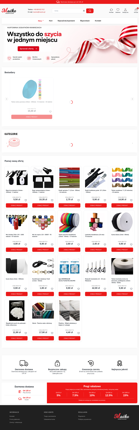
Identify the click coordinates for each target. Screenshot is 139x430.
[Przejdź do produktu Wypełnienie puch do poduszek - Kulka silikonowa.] (16, 310)
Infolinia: (38, 9)
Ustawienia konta (49, 419)
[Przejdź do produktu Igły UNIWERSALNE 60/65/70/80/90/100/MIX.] (69, 266)
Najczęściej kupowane (66, 21)
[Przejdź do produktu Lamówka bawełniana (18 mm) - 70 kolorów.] (96, 222)
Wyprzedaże (85, 21)
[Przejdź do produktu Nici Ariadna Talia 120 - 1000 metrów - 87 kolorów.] (17, 222)
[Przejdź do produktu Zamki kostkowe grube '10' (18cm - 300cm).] (96, 178)
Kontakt (98, 21)
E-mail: (36, 12)
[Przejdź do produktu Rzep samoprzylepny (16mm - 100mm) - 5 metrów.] (43, 178)
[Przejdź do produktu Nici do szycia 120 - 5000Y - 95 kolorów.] (43, 222)
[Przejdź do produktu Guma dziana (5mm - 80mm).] (122, 222)
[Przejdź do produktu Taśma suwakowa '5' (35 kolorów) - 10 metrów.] (122, 178)
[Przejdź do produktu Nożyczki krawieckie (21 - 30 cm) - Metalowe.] (96, 266)
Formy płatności (15, 419)
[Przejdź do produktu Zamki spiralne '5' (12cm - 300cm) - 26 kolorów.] (69, 178)
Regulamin (81, 416)
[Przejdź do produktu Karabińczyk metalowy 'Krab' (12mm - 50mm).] (43, 266)
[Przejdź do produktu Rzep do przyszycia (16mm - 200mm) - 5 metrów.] (17, 178)
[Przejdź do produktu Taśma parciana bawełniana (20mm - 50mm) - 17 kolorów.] (69, 222)
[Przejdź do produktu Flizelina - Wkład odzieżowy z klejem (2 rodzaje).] (69, 310)
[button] (90, 10)
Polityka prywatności (84, 419)
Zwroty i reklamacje (16, 422)
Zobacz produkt (31, 117)
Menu (41, 21)
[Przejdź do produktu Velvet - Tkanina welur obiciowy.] (43, 310)
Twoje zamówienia (50, 416)
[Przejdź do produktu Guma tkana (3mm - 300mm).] (17, 266)
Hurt (50, 21)
